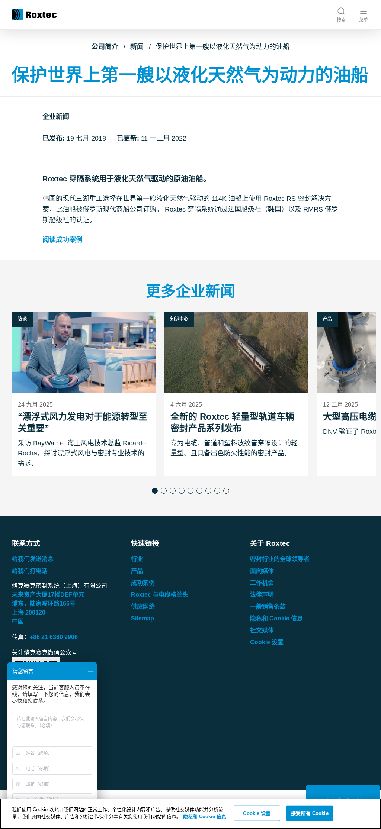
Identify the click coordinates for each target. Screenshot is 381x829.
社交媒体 (262, 630)
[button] (155, 491)
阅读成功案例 (62, 239)
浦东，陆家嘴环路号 (44, 603)
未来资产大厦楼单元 (48, 594)
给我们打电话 (30, 571)
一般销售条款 (268, 606)
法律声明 (262, 594)
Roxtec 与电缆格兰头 (159, 594)
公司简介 (105, 47)
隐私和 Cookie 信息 (276, 618)
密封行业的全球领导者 (280, 559)
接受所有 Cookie (309, 813)
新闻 (137, 47)
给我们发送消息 (33, 559)
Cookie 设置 (267, 642)
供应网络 (143, 606)
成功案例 (143, 583)
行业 (137, 559)
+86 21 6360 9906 (54, 637)
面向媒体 (262, 571)
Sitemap (142, 618)
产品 (137, 571)
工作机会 (262, 583)
